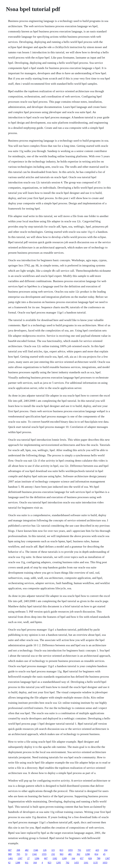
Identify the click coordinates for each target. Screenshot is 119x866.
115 (53, 850)
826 (90, 858)
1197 (88, 850)
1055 (70, 850)
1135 (95, 862)
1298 (87, 854)
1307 (20, 858)
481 (70, 854)
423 (97, 850)
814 (96, 854)
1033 (105, 862)
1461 (10, 858)
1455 (76, 862)
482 (26, 850)
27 (28, 858)
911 (26, 862)
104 (105, 850)
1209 (64, 858)
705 (18, 854)
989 (10, 854)
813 (61, 850)
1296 (37, 858)
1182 (55, 858)
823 (49, 862)
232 (53, 854)
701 (79, 850)
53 (26, 854)
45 (104, 854)
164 (73, 858)
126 (44, 850)
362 (78, 854)
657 (81, 858)
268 (18, 850)
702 (67, 862)
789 (98, 858)
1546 (35, 850)
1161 (86, 862)
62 (9, 862)
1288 (17, 862)
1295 (58, 862)
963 (61, 854)
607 (10, 850)
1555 (44, 854)
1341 (34, 854)
